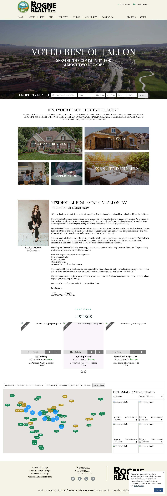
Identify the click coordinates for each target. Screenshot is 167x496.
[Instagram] (86, 479)
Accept (158, 490)
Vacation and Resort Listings (40, 477)
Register (131, 17)
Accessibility (124, 490)
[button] (101, 414)
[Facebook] (80, 479)
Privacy (115, 490)
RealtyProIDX (61, 490)
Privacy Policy (139, 486)
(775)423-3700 (125, 4)
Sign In (143, 17)
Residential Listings (40, 467)
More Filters (99, 385)
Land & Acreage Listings (40, 470)
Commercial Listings (40, 473)
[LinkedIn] (93, 479)
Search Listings (141, 4)
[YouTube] (73, 479)
